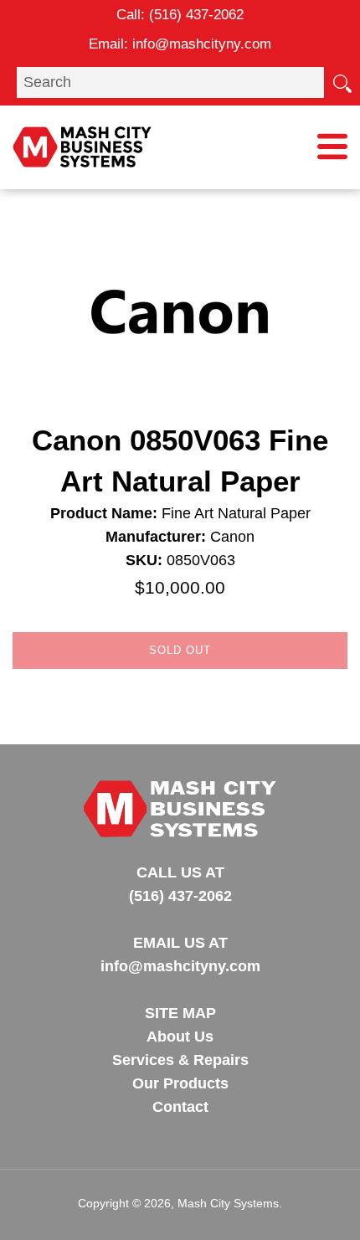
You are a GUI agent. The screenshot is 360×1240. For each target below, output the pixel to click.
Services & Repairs (180, 1060)
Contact (180, 1107)
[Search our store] (341, 82)
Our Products (180, 1083)
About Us (180, 1036)
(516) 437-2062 (196, 15)
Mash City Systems (228, 1203)
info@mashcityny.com (201, 44)
